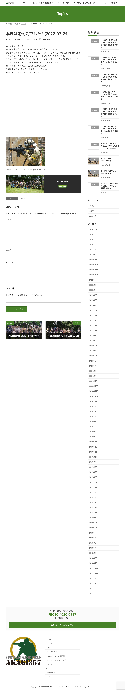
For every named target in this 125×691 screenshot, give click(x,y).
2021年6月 (93, 356)
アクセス (49, 664)
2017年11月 (94, 573)
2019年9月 (93, 462)
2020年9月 (93, 401)
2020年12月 (94, 386)
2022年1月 (93, 320)
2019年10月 (94, 457)
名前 (8, 250)
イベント (92, 206)
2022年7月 (93, 290)
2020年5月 (93, 422)
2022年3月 (93, 310)
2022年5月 (93, 300)
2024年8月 (93, 229)
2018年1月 (93, 563)
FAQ (47, 668)
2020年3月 (93, 432)
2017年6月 (93, 588)
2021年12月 (94, 326)
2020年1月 (93, 442)
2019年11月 (94, 452)
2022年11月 (94, 270)
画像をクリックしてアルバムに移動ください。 (26, 170)
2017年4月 (93, 594)
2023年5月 (93, 250)
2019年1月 (93, 502)
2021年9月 (93, 341)
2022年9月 (93, 280)
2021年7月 (93, 351)
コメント (10, 220)
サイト (9, 276)
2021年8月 (93, 346)
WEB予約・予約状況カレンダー (56, 660)
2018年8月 (93, 528)
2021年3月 (93, 371)
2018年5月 (93, 543)
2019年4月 (93, 487)
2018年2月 (93, 558)
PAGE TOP (120, 668)
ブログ (48, 677)
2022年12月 (94, 265)
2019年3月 (93, 492)
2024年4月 (93, 245)
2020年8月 (93, 406)
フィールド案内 (51, 651)
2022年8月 (93, 285)
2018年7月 (93, 533)
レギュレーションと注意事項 (55, 656)
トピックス (50, 643)
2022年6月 (93, 295)
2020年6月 (93, 416)
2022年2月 (93, 315)
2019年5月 (93, 482)
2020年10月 (94, 396)
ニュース (92, 216)
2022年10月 (94, 275)
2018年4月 (93, 548)
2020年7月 (93, 412)
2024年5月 (93, 239)
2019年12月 (94, 447)
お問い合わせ (50, 672)
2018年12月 (94, 508)
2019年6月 (93, 477)
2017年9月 (93, 578)
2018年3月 (93, 553)
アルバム (49, 647)
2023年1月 (93, 260)
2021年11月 (94, 331)
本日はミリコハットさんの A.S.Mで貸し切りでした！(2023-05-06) (110, 146)
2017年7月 (93, 583)
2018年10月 (94, 518)
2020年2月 (93, 437)
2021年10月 (94, 336)
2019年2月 (93, 497)
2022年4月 (93, 305)
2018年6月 (93, 538)
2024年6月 (93, 234)
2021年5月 (93, 361)
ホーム (48, 639)
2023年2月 (93, 255)
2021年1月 (93, 381)
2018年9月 (93, 523)
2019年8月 (93, 467)
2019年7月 (93, 472)
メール (9, 263)
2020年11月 (94, 391)
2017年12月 (94, 568)
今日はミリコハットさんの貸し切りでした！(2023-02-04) (109, 186)
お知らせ (22, 198)
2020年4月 (93, 427)
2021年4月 (93, 366)
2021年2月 (93, 376)
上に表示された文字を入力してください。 (24, 295)
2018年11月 (94, 513)
